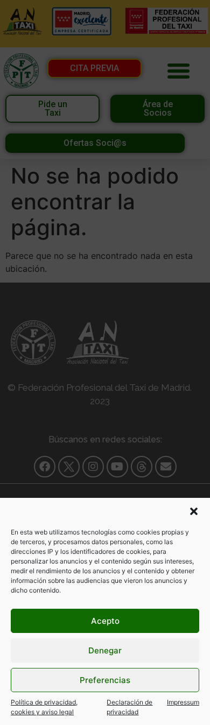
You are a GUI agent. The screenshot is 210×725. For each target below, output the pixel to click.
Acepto (105, 621)
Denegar (105, 650)
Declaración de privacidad (129, 707)
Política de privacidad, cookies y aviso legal (44, 707)
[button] (193, 511)
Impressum (183, 702)
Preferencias (105, 680)
